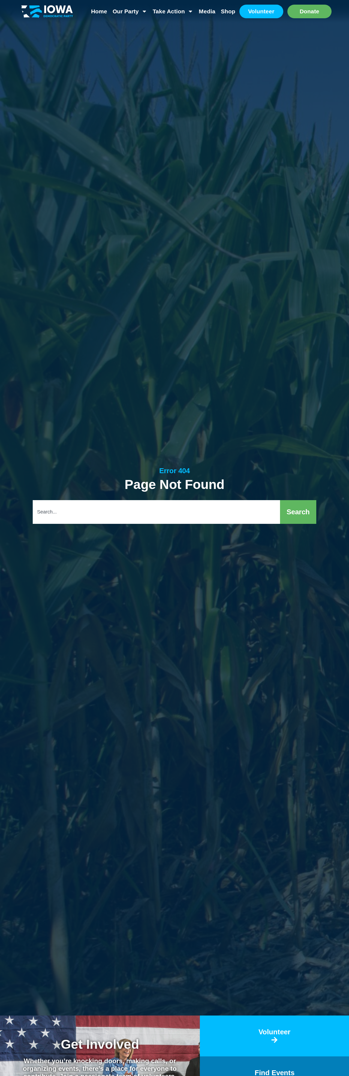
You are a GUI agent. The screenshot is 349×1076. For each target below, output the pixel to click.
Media (207, 11)
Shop (228, 11)
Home (99, 11)
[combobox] (156, 512)
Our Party (126, 11)
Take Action (169, 11)
